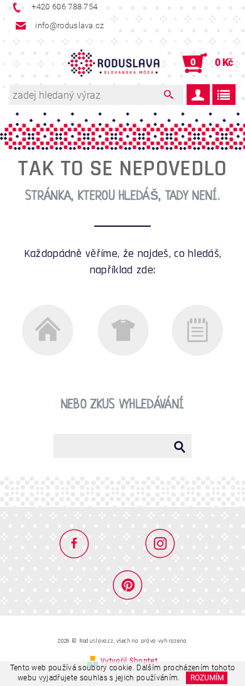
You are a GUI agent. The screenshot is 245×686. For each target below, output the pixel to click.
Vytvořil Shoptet (129, 661)
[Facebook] (79, 543)
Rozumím (207, 677)
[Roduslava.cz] (113, 63)
